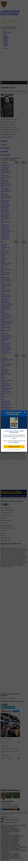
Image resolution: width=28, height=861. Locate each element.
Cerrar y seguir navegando (14, 449)
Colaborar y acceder (14, 446)
